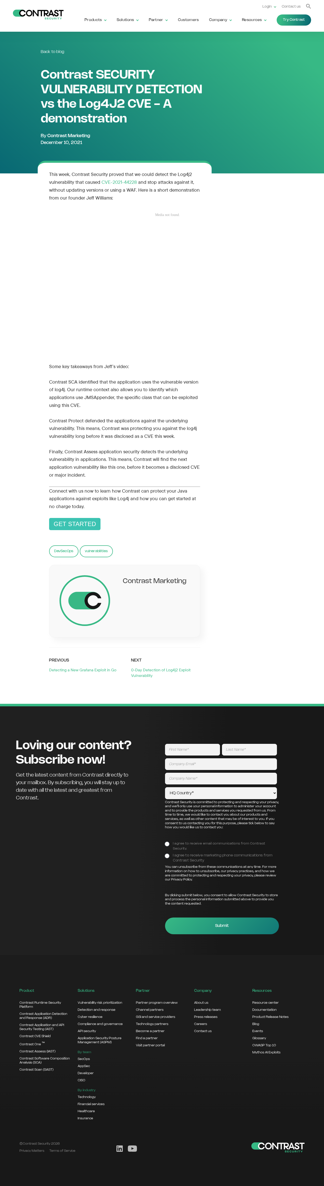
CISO (81, 1080)
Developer (86, 1073)
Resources (252, 20)
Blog (255, 1024)
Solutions (125, 20)
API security (87, 1031)
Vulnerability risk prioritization (100, 1002)
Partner (156, 20)
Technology (87, 1097)
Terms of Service (62, 1150)
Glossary (259, 1038)
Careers (200, 1024)
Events (257, 1031)
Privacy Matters (31, 1150)
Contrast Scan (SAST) (36, 1069)
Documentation (264, 1009)
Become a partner (150, 1031)
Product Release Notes (270, 1016)
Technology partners (152, 1024)
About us (201, 1002)
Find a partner (147, 1038)
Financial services (91, 1104)
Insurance (85, 1118)
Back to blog (52, 52)
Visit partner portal (150, 1045)
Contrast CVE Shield (35, 1036)
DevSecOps (63, 551)
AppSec (84, 1066)
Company (218, 20)
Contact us (291, 6)
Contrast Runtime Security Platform (40, 1004)
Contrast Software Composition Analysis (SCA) (44, 1060)
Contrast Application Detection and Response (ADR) (43, 1015)
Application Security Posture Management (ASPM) (100, 1040)
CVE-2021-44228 (119, 182)
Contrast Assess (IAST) (37, 1051)
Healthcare (86, 1111)
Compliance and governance (100, 1024)
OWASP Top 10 (264, 1045)
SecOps (84, 1059)
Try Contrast (294, 20)
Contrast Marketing (68, 136)
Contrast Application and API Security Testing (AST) (41, 1027)
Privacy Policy (181, 879)
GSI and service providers (155, 1016)
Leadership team (207, 1009)
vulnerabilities (96, 551)
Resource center (265, 1002)
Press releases (205, 1016)
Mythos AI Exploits (266, 1052)
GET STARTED (75, 523)
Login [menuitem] (267, 6)
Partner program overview (157, 1002)
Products (93, 20)
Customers (188, 20)
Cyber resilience (90, 1016)
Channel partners (150, 1009)
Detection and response (96, 1009)
